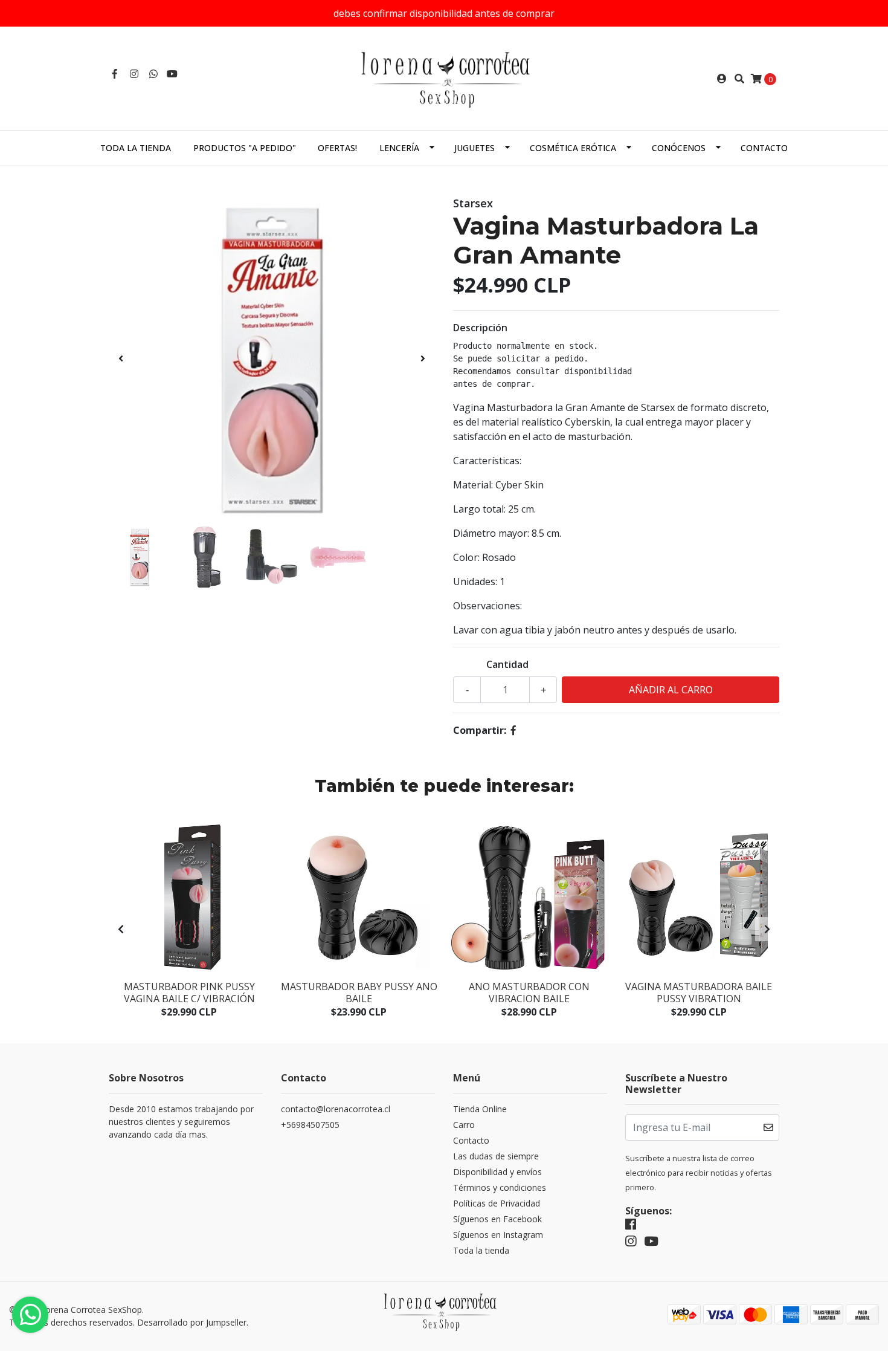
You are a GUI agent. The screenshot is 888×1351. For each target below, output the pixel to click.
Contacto (764, 148)
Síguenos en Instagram (498, 1234)
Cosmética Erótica (573, 148)
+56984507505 (310, 1124)
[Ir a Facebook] (115, 73)
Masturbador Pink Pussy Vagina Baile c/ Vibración (189, 992)
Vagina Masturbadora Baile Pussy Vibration (698, 992)
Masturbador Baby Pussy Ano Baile (359, 992)
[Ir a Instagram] (134, 73)
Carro (464, 1124)
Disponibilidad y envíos (497, 1172)
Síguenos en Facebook (497, 1219)
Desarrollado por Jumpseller (191, 1322)
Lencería (399, 148)
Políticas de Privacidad (496, 1203)
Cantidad (507, 664)
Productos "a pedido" (244, 148)
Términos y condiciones (499, 1187)
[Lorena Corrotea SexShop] (444, 77)
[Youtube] (172, 73)
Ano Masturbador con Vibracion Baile (529, 992)
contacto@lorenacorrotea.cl (335, 1109)
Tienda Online (480, 1109)
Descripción (480, 327)
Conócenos (679, 148)
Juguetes (474, 148)
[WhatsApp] (153, 73)
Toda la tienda (135, 148)
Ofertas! (337, 148)
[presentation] (121, 358)
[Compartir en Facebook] (513, 730)
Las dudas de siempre (496, 1156)
